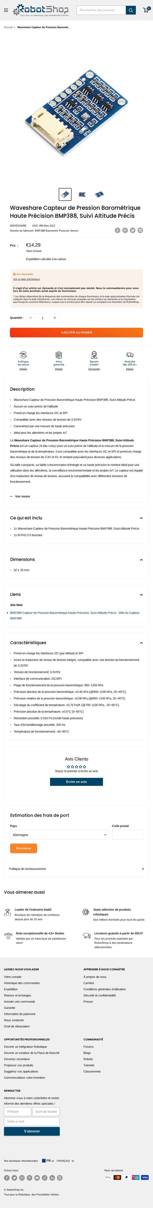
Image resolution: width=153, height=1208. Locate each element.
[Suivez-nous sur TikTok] (44, 1178)
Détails (23, 369)
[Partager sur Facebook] (117, 230)
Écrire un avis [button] (76, 781)
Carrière (88, 983)
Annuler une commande (19, 1001)
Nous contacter (14, 1020)
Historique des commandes (22, 983)
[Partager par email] (140, 230)
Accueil (8, 27)
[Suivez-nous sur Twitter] (14, 1178)
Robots (88, 1059)
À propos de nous (94, 976)
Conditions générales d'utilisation (104, 989)
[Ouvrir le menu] (6, 10)
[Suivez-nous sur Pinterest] (29, 1178)
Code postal (120, 826)
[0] (145, 10)
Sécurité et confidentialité (99, 995)
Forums (88, 1046)
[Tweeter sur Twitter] (132, 230)
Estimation (23, 848)
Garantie (9, 1007)
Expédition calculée (38, 259)
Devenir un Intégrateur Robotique (25, 1046)
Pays (13, 826)
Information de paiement (19, 1014)
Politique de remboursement (27, 868)
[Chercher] (131, 10)
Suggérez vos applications (21, 1071)
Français (64, 1160)
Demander (94, 369)
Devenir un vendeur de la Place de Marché (31, 1053)
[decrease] (30, 318)
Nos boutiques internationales (21, 1160)
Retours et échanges (17, 995)
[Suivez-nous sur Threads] (60, 1178)
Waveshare (18, 225)
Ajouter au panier (76, 332)
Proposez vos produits (18, 1065)
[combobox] (101, 10)
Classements (92, 1071)
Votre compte (12, 976)
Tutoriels (88, 1065)
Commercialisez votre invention (24, 1077)
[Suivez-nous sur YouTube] (37, 1178)
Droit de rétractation (16, 1026)
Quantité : (17, 317)
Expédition (11, 989)
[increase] (55, 318)
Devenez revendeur (17, 1059)
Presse (88, 1001)
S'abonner (32, 1131)
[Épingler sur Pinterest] (125, 230)
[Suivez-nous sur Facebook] (7, 1178)
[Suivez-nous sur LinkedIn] (52, 1178)
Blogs (87, 1053)
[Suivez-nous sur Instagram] (22, 1178)
